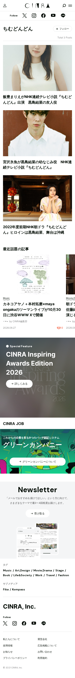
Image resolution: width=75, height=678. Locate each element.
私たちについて (11, 639)
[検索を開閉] (64, 6)
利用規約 (42, 657)
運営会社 (42, 639)
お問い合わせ (45, 651)
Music (7, 570)
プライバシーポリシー (15, 657)
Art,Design (22, 570)
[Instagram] (34, 15)
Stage (59, 570)
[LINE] (63, 15)
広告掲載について (47, 645)
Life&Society (22, 575)
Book (6, 575)
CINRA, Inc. (19, 606)
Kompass (18, 589)
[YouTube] (53, 16)
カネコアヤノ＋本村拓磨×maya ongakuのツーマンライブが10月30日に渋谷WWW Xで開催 (32, 309)
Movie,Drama (42, 570)
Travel (50, 575)
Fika (6, 589)
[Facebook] (43, 15)
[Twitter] (24, 15)
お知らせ (8, 651)
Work (38, 575)
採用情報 (8, 645)
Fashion (63, 575)
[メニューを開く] (70, 6)
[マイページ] (5, 6)
